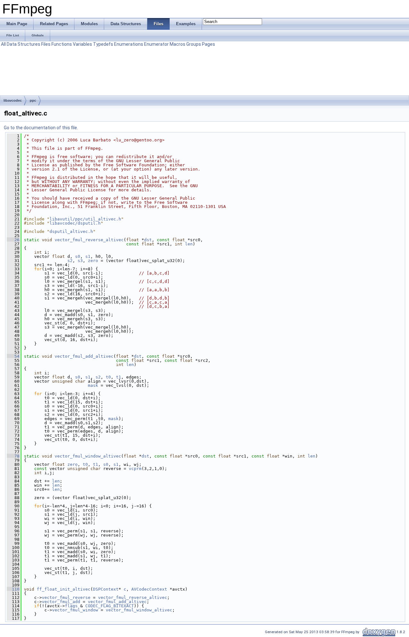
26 (13, 239)
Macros (177, 44)
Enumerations (128, 44)
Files (45, 44)
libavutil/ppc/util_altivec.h (85, 219)
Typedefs (103, 44)
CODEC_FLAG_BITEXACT (109, 605)
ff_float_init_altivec (63, 589)
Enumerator (156, 44)
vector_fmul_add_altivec (84, 356)
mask (93, 385)
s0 (77, 256)
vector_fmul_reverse (66, 597)
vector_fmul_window (75, 610)
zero (93, 260)
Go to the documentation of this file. (41, 127)
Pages (208, 44)
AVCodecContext (149, 589)
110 (13, 589)
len (189, 244)
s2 (70, 260)
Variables (82, 44)
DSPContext (106, 589)
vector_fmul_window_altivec (88, 456)
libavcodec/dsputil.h (75, 223)
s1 (87, 256)
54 (13, 356)
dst (148, 239)
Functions (61, 44)
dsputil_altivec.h (71, 231)
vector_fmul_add (61, 601)
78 (13, 456)
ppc (33, 100)
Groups (193, 44)
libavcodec (13, 100)
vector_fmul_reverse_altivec (89, 239)
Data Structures (23, 44)
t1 (118, 377)
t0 (108, 377)
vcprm (135, 468)
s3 (80, 260)
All (3, 44)
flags (71, 605)
